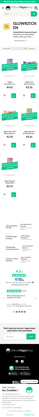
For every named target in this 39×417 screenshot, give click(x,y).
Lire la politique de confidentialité (12, 407)
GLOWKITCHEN (9, 76)
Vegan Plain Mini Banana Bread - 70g (9, 132)
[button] (20, 41)
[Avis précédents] (3, 298)
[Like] (4, 95)
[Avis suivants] (35, 298)
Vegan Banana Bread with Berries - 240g (9, 182)
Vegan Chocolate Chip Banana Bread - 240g (10, 83)
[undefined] (33, 282)
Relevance (32, 48)
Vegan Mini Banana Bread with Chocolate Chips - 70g (29, 83)
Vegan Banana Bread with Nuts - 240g (29, 132)
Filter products (7, 48)
